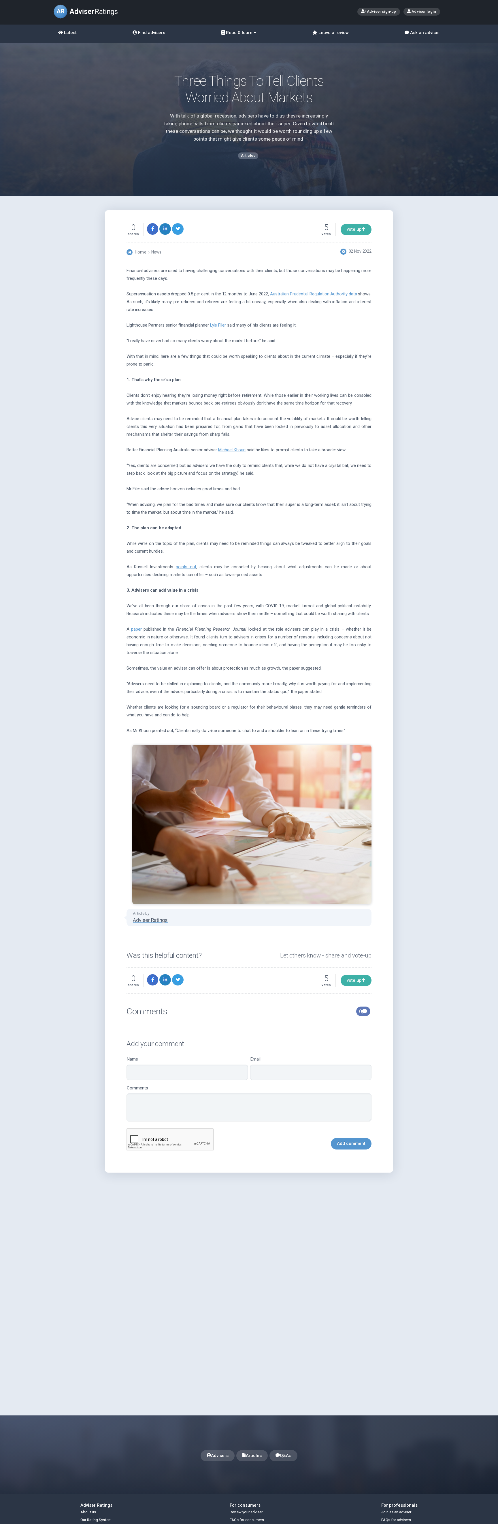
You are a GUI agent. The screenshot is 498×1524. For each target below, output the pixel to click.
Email (255, 1059)
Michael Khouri (232, 449)
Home (140, 252)
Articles (254, 1455)
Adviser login (423, 11)
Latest (70, 32)
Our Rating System (96, 1520)
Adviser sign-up (381, 11)
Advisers (220, 1455)
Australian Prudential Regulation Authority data (313, 294)
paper (136, 629)
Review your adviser (246, 1512)
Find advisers (151, 32)
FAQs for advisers (396, 1520)
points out (186, 566)
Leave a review (333, 32)
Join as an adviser (396, 1512)
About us (88, 1512)
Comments (137, 1088)
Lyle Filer (218, 325)
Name (132, 1059)
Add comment (351, 1143)
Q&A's (285, 1455)
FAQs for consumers (247, 1520)
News (156, 252)
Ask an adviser (424, 32)
